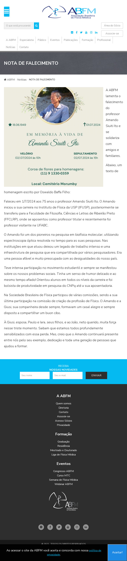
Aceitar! (117, 552)
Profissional (104, 40)
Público (42, 40)
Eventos (55, 40)
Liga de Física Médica (63, 454)
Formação (87, 40)
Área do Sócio (112, 25)
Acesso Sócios (63, 421)
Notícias (10, 47)
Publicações (71, 40)
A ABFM (11, 40)
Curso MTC (63, 475)
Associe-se (112, 33)
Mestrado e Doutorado (63, 450)
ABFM (10, 79)
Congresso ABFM (63, 471)
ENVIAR (96, 375)
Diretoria (64, 408)
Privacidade (63, 425)
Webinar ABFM (64, 484)
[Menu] (6, 12)
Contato (24, 47)
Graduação (64, 441)
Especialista (27, 40)
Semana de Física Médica (63, 480)
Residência (63, 446)
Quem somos (63, 403)
